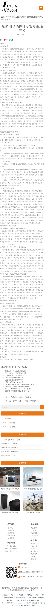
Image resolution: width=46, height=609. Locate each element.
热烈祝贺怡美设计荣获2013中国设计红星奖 (19, 384)
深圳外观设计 (20, 598)
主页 (3, 17)
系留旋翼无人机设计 (33, 513)
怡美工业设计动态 (9, 423)
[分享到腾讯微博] (7, 40)
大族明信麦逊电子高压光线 (10, 489)
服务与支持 (11, 535)
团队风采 (11, 530)
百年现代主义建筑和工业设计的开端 (17, 387)
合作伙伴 (11, 538)
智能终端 (34, 546)
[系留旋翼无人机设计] (33, 501)
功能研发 (34, 533)
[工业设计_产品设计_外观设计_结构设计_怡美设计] (10, 7)
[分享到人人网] (10, 40)
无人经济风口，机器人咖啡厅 (15, 375)
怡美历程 (11, 533)
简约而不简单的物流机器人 (10, 448)
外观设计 (22, 595)
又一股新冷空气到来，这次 (10, 440)
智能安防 (34, 549)
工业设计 (34, 530)
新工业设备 (34, 551)
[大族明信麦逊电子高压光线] (10, 477)
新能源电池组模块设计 (10, 513)
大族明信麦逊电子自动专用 (33, 489)
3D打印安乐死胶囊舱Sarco (14, 378)
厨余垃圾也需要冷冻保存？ (14, 380)
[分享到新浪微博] (5, 40)
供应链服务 (34, 535)
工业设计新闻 (19, 17)
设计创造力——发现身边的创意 (15, 373)
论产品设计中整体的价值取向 (20, 397)
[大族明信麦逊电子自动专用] (33, 477)
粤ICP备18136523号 (28, 606)
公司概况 (11, 528)
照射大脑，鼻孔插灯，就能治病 (15, 371)
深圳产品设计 (8, 598)
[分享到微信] (12, 40)
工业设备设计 (31, 598)
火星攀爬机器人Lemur (9, 444)
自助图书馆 (34, 544)
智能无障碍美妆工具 (8, 455)
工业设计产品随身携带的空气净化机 (17, 391)
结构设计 (30, 595)
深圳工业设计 (35, 600)
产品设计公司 (40, 595)
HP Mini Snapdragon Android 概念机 (18, 389)
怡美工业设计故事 (9, 427)
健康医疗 (34, 556)
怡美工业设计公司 (22, 600)
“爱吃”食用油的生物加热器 (14, 382)
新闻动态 (9, 17)
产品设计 (13, 595)
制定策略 (34, 528)
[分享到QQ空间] (2, 40)
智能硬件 (34, 554)
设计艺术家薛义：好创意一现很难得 (22, 401)
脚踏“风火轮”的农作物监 (9, 452)
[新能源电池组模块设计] (10, 501)
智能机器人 (34, 559)
